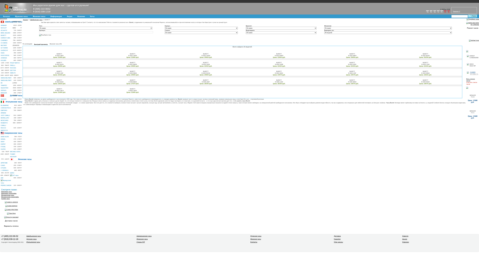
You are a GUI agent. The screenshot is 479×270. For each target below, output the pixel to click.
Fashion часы (5, 198)
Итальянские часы (33, 242)
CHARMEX (4, 40)
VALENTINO (4, 88)
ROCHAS (13, 68)
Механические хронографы (10, 197)
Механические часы (7, 195)
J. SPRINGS (4, 170)
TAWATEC (4, 85)
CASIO (3, 165)
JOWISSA (4, 58)
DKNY (2, 141)
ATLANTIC (4, 30)
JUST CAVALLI (5, 115)
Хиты (92, 16)
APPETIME (4, 163)
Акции (69, 16)
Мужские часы (21, 16)
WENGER (4, 93)
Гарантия (337, 239)
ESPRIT (3, 144)
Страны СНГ (141, 242)
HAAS (2, 53)
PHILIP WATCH (15, 63)
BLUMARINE (5, 105)
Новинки (81, 16)
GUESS (3, 149)
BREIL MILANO (5, 33)
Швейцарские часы (36, 19)
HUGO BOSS (5, 55)
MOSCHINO (4, 120)
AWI (2, 178)
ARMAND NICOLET (4, 27)
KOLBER (3, 60)
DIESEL (3, 139)
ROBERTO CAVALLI (4, 124)
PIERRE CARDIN (6, 185)
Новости (405, 236)
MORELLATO (5, 118)
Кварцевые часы (6, 191)
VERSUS (3, 90)
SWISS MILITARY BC (6, 82)
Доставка (337, 236)
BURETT (3, 35)
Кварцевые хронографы (8, 193)
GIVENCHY (4, 50)
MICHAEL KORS (15, 151)
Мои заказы (338, 242)
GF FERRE (4, 48)
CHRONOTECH (6, 108)
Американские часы (144, 236)
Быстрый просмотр (41, 44)
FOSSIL (3, 146)
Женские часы (39, 16)
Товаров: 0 (456, 11)
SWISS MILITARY (6, 78)
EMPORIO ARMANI (4, 112)
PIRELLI (12, 65)
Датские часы (31, 239)
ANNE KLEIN (5, 136)
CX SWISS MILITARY (4, 44)
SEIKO (12, 173)
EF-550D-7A (474, 74)
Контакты (253, 242)
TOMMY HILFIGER (13, 155)
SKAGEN (3, 99)
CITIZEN (3, 168)
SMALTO (13, 73)
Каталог (6, 16)
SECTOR (13, 70)
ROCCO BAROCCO (4, 129)
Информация (56, 16)
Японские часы (142, 239)
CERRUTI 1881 (5, 38)
